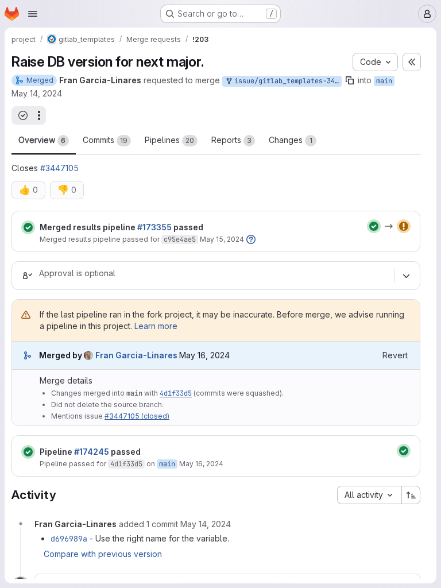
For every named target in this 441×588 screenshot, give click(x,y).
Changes (290, 140)
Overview (41, 140)
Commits (105, 140)
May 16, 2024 (201, 463)
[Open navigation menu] (33, 14)
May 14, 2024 (36, 93)
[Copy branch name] (350, 80)
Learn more (155, 326)
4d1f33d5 (176, 393)
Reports (231, 140)
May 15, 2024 (222, 239)
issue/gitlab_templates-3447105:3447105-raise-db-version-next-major (286, 81)
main (384, 81)
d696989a (69, 538)
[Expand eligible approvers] (406, 276)
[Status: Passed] (28, 227)
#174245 (91, 452)
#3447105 (59, 168)
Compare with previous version (103, 554)
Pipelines (169, 140)
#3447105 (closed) (137, 416)
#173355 (154, 227)
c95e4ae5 (180, 239)
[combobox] (369, 495)
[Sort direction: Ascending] (411, 495)
